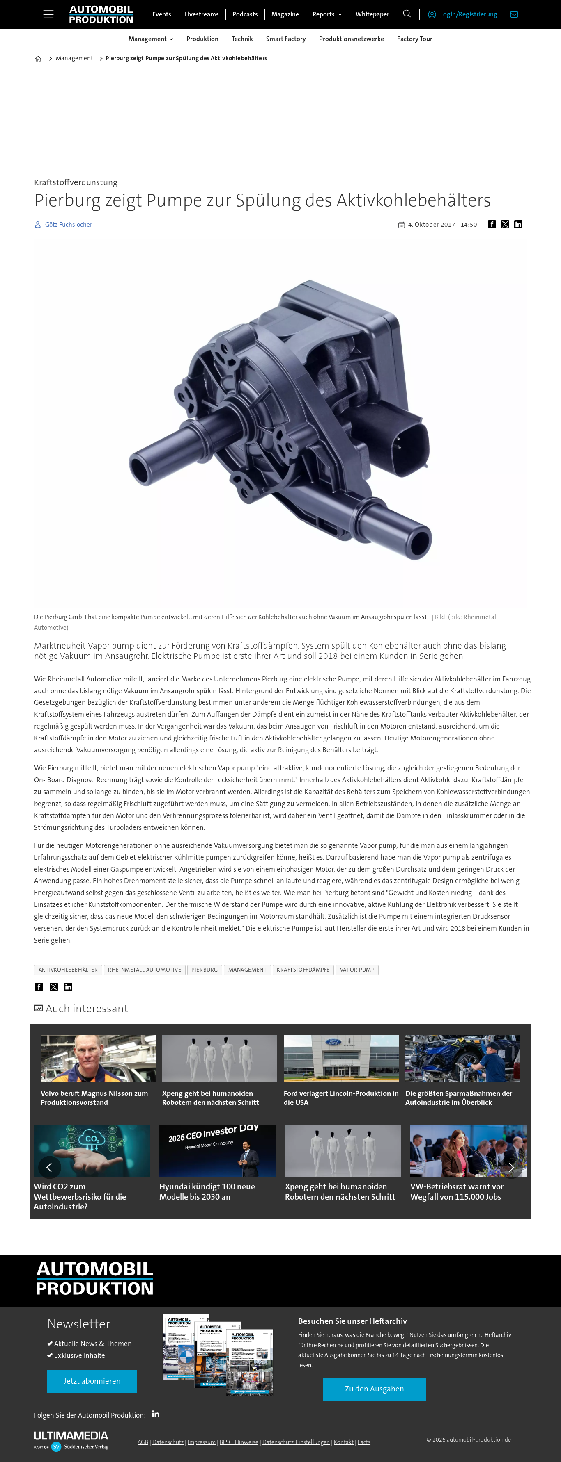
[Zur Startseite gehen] (101, 14)
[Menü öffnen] (48, 14)
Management (148, 38)
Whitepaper (372, 14)
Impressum (202, 1442)
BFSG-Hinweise (239, 1442)
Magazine (285, 14)
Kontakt (344, 1442)
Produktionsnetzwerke (351, 38)
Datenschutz (168, 1442)
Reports (324, 14)
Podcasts (245, 14)
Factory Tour (414, 38)
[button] (49, 1167)
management (247, 969)
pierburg (204, 969)
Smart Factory (286, 38)
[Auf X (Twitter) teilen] (507, 225)
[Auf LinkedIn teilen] (520, 225)
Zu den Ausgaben (374, 1389)
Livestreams (202, 14)
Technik (242, 38)
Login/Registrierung (468, 14)
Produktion (202, 38)
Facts (364, 1442)
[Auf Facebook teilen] (493, 225)
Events (161, 14)
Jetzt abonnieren (92, 1381)
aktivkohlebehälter (68, 969)
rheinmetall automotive (144, 969)
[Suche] (407, 14)
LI (158, 1414)
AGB (143, 1442)
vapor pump (357, 969)
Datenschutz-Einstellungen (296, 1442)
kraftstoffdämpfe (303, 969)
